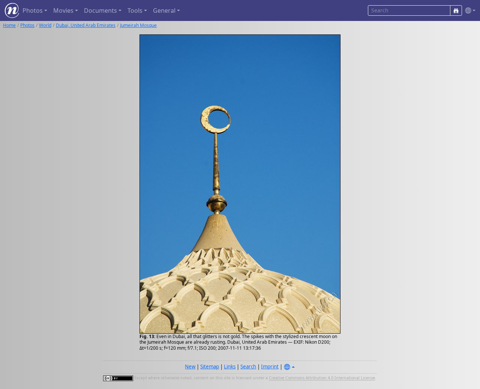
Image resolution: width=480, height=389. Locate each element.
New (190, 366)
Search (248, 366)
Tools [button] (135, 10)
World (45, 25)
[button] (469, 11)
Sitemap (209, 366)
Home (9, 25)
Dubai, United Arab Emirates (86, 25)
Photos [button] (32, 10)
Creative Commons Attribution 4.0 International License (322, 378)
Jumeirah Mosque (138, 25)
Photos (27, 25)
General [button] (164, 10)
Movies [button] (63, 10)
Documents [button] (100, 10)
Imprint (270, 366)
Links (230, 366)
